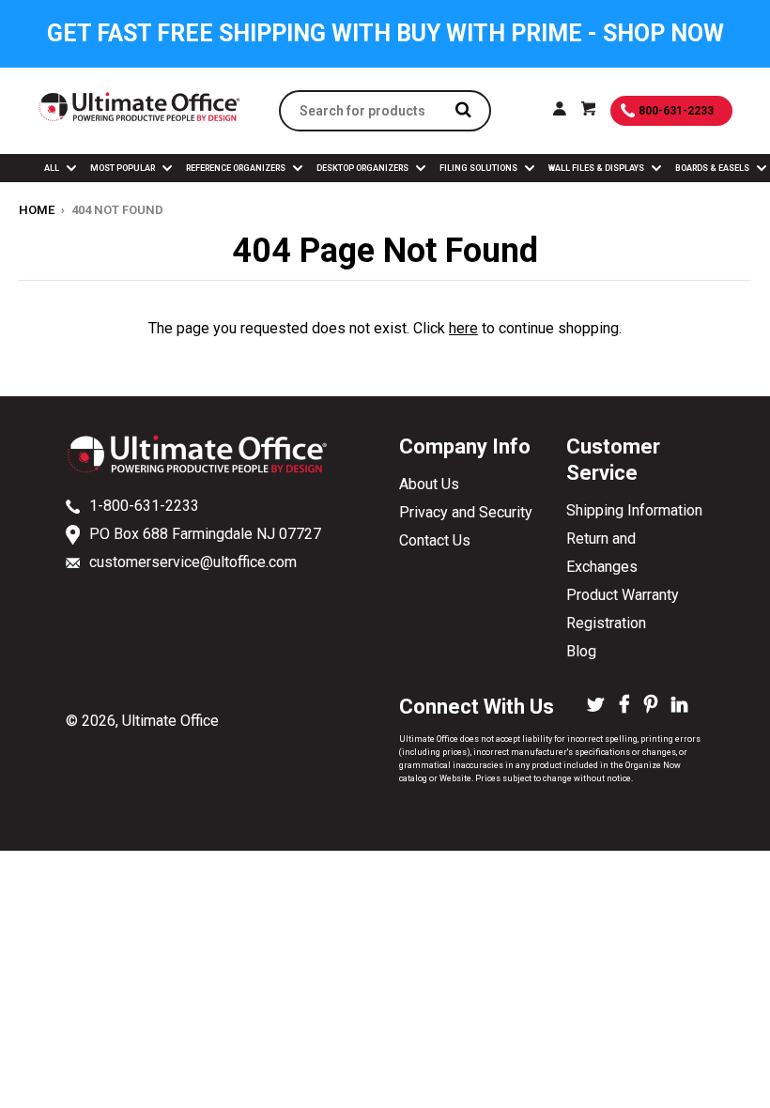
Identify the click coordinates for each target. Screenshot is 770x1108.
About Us (429, 484)
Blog (581, 651)
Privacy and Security (465, 512)
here (463, 328)
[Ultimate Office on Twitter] (596, 706)
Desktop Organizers (363, 168)
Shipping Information (634, 510)
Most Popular (123, 168)
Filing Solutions (479, 168)
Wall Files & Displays (597, 168)
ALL (52, 168)
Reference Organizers (236, 168)
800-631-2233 (676, 110)
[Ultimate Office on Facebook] (624, 706)
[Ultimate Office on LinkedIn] (679, 706)
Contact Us (434, 540)
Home (36, 210)
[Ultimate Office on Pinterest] (650, 706)
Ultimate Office (170, 721)
